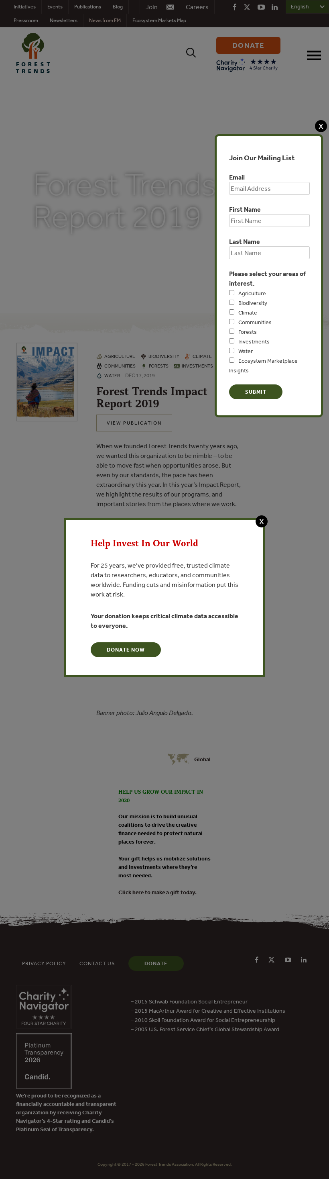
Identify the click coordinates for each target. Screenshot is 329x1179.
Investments (254, 341)
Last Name (244, 241)
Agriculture (252, 293)
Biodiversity (252, 302)
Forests (247, 331)
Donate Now (126, 649)
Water (245, 351)
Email (237, 177)
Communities (255, 322)
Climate (247, 312)
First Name (245, 209)
